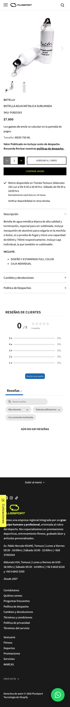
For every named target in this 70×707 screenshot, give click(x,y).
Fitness (8, 642)
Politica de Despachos (17, 288)
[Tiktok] (16, 498)
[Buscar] (62, 5)
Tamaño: (9, 137)
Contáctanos (11, 590)
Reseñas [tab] (14, 390)
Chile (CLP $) (10, 679)
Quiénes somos (13, 595)
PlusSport (37, 693)
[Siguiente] (61, 48)
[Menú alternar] (6, 4)
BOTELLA (9, 100)
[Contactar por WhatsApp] (58, 695)
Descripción (11, 214)
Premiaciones (12, 653)
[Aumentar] (21, 160)
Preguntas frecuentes (17, 601)
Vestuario (9, 637)
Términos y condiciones (18, 617)
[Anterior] (8, 48)
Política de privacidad (17, 623)
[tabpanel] (35, 433)
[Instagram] (11, 498)
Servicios (9, 659)
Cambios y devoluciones (19, 278)
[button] (35, 338)
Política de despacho (16, 606)
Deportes (9, 648)
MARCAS (9, 664)
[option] (35, 48)
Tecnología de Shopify (16, 697)
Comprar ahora (35, 171)
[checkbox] (21, 417)
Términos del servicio (16, 628)
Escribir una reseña (35, 376)
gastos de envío (17, 126)
